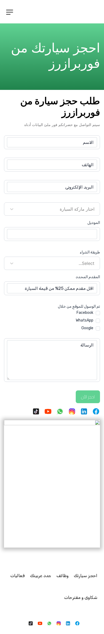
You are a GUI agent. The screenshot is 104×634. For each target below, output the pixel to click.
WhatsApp (84, 320)
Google (87, 328)
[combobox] (93, 209)
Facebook (85, 313)
